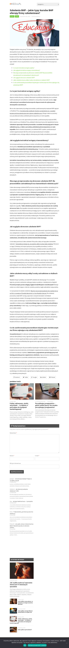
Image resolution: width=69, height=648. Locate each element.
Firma (16, 16)
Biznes (12, 16)
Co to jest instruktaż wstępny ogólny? (23, 68)
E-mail (37, 455)
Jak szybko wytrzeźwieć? (25, 629)
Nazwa (12, 455)
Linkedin (44, 377)
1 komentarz (50, 401)
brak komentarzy (36, 16)
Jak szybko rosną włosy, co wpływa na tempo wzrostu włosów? (25, 603)
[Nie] (67, 643)
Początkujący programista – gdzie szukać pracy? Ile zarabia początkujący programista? (46, 405)
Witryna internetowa (15, 463)
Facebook (17, 377)
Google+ (35, 377)
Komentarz (13, 433)
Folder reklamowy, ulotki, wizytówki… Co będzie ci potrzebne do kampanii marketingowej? (19, 406)
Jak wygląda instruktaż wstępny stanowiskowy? (26, 70)
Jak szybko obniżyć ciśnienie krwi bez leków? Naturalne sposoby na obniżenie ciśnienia (21, 525)
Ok (25, 645)
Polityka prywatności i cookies (37, 645)
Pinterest (53, 377)
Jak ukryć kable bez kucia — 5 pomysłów (23, 501)
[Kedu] (21, 4)
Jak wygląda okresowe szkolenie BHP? (24, 78)
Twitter (26, 377)
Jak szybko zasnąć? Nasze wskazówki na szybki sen (25, 611)
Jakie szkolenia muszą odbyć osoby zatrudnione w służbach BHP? (31, 80)
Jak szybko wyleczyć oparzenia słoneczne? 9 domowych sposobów (21, 585)
